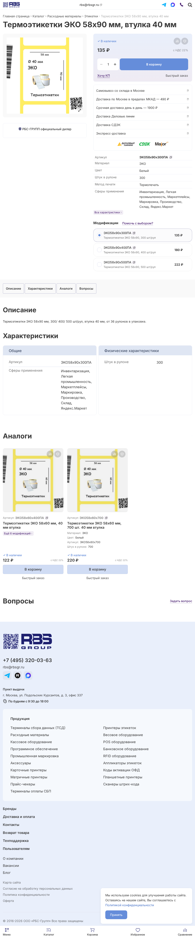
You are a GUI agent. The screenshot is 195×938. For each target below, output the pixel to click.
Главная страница (16, 16)
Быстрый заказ (177, 75)
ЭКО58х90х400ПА (117, 247)
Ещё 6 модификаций (17, 533)
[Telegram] (163, 4)
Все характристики (107, 212)
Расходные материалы (64, 16)
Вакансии (11, 866)
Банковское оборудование (126, 749)
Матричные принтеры (28, 777)
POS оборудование (119, 742)
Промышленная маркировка (34, 756)
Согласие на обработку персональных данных (38, 888)
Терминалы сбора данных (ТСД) (38, 728)
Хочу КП (103, 75)
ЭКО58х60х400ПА (29, 518)
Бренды (9, 809)
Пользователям (16, 849)
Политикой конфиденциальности (129, 905)
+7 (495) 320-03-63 (27, 660)
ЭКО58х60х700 (91, 518)
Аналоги (66, 288)
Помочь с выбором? (137, 223)
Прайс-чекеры (22, 784)
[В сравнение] (177, 41)
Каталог (38, 16)
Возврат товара (16, 833)
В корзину (154, 64)
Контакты (11, 825)
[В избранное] (184, 41)
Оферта (8, 901)
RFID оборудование (119, 756)
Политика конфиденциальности (26, 895)
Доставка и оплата (19, 817)
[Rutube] (17, 675)
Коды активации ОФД (121, 770)
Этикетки (91, 16)
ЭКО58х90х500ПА (117, 262)
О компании (13, 859)
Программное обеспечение (34, 749)
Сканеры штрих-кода (121, 784)
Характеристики (40, 288)
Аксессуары (20, 763)
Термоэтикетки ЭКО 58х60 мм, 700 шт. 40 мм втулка (94, 525)
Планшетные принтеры (122, 777)
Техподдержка (16, 841)
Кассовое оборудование (31, 742)
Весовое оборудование (123, 735)
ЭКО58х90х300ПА (153, 157)
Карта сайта (12, 882)
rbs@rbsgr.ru (89, 5)
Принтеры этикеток (119, 728)
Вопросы (86, 288)
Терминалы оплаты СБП (30, 791)
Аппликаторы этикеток (122, 763)
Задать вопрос (181, 601)
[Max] (172, 4)
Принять (116, 915)
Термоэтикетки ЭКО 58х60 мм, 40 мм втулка (33, 525)
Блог (7, 873)
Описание (13, 288)
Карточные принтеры (28, 770)
